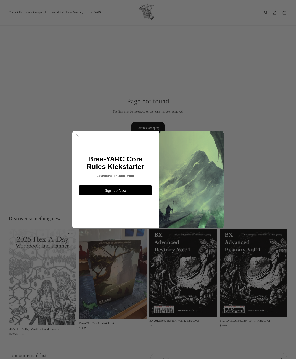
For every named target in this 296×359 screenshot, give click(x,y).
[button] (77, 136)
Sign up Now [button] (115, 190)
